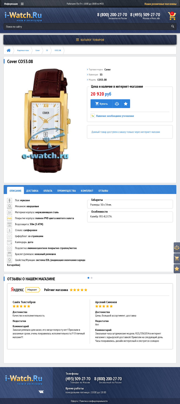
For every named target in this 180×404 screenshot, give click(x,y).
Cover (38, 50)
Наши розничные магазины (160, 4)
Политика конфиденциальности (93, 401)
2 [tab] (91, 278)
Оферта (74, 401)
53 (47, 50)
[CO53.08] (46, 121)
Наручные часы (23, 50)
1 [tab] (88, 278)
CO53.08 (58, 50)
